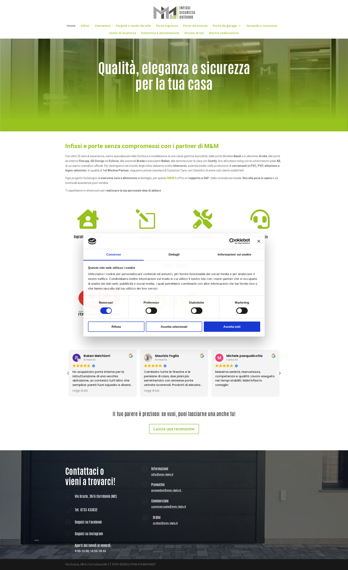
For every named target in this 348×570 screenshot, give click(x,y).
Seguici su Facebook (88, 521)
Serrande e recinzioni (261, 26)
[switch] (151, 310)
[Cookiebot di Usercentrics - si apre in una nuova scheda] (232, 241)
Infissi (85, 26)
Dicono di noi (194, 33)
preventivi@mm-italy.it (166, 490)
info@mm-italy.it (162, 474)
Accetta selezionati (174, 326)
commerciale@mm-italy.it (168, 506)
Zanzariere (103, 26)
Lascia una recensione (174, 429)
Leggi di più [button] (80, 391)
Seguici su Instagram (89, 533)
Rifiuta (116, 326)
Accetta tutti (231, 326)
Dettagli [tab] (174, 254)
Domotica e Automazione (160, 33)
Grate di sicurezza (122, 33)
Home (71, 26)
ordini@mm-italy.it (165, 523)
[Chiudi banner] (258, 241)
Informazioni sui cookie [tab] (234, 254)
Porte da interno (195, 26)
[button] (280, 373)
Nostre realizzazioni (224, 33)
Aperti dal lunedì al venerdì (92, 545)
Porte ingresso (167, 26)
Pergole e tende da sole (133, 26)
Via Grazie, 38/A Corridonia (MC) (96, 496)
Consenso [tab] (113, 254)
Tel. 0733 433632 (86, 509)
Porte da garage (225, 26)
